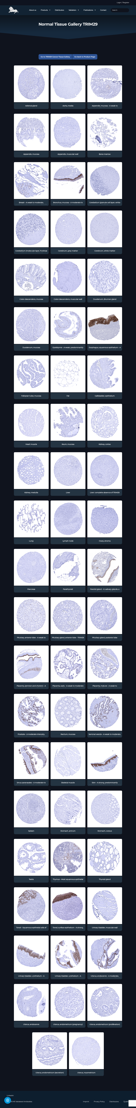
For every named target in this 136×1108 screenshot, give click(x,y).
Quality (126, 1101)
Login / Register (123, 2)
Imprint (86, 1101)
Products (44, 10)
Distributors (59, 10)
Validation (72, 10)
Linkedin (10, 1095)
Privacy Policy (99, 1101)
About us (32, 10)
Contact (103, 10)
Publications (88, 10)
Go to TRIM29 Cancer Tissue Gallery (55, 57)
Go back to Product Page (84, 57)
